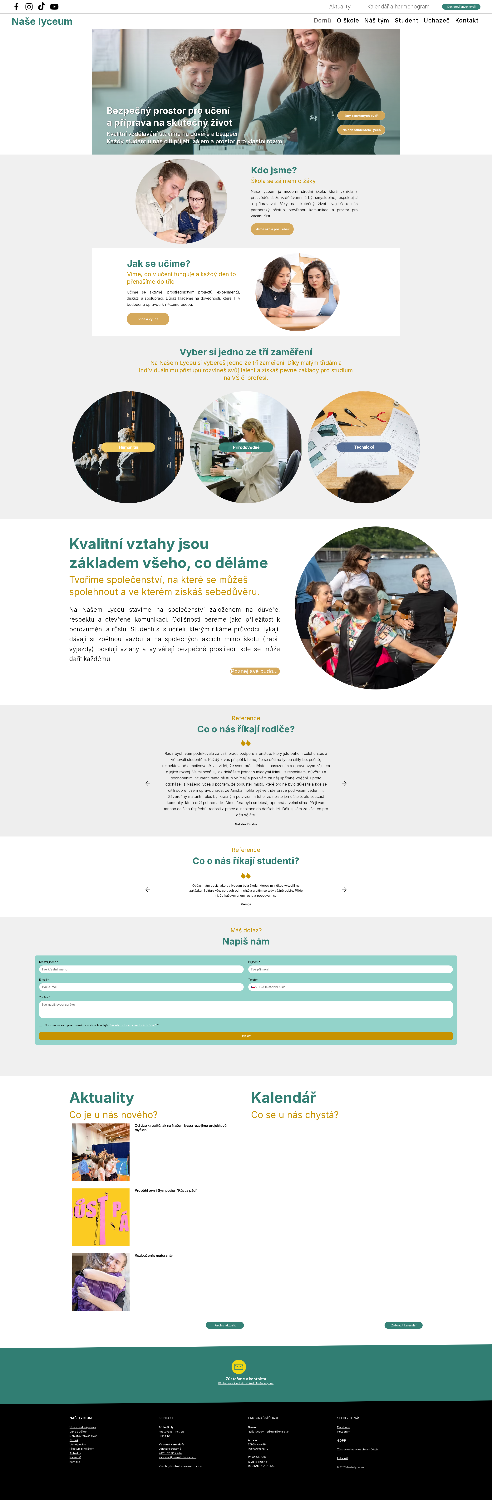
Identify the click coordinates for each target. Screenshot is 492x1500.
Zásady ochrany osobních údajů (357, 1449)
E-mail (44, 979)
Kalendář (75, 1457)
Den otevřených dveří (83, 1436)
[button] (239, 1367)
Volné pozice (78, 1444)
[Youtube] (54, 7)
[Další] (344, 783)
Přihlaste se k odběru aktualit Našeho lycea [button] (245, 1383)
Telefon (253, 979)
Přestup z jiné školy (82, 1448)
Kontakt (75, 1461)
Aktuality (340, 6)
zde (198, 1466)
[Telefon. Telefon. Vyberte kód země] (254, 987)
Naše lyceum (42, 21)
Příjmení (254, 962)
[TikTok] (42, 7)
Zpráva (44, 997)
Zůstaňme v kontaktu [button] (246, 1378)
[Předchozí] (148, 783)
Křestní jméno (48, 962)
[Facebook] (16, 7)
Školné (74, 1440)
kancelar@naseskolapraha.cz (177, 1457)
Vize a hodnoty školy (83, 1427)
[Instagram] (29, 7)
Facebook (343, 1427)
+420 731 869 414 (170, 1453)
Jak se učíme (78, 1431)
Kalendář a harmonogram (398, 6)
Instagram (343, 1431)
